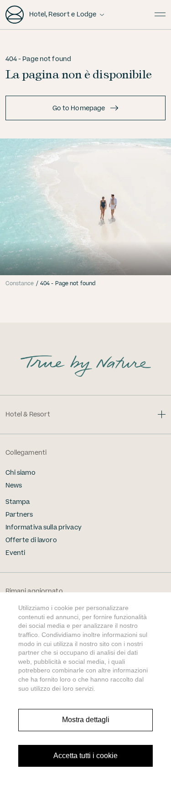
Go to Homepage (78, 108)
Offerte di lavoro (31, 540)
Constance (19, 283)
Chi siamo (20, 472)
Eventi (15, 553)
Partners (19, 514)
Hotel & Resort (28, 414)
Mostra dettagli (85, 719)
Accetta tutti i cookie (85, 755)
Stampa (17, 502)
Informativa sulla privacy (43, 527)
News (13, 485)
